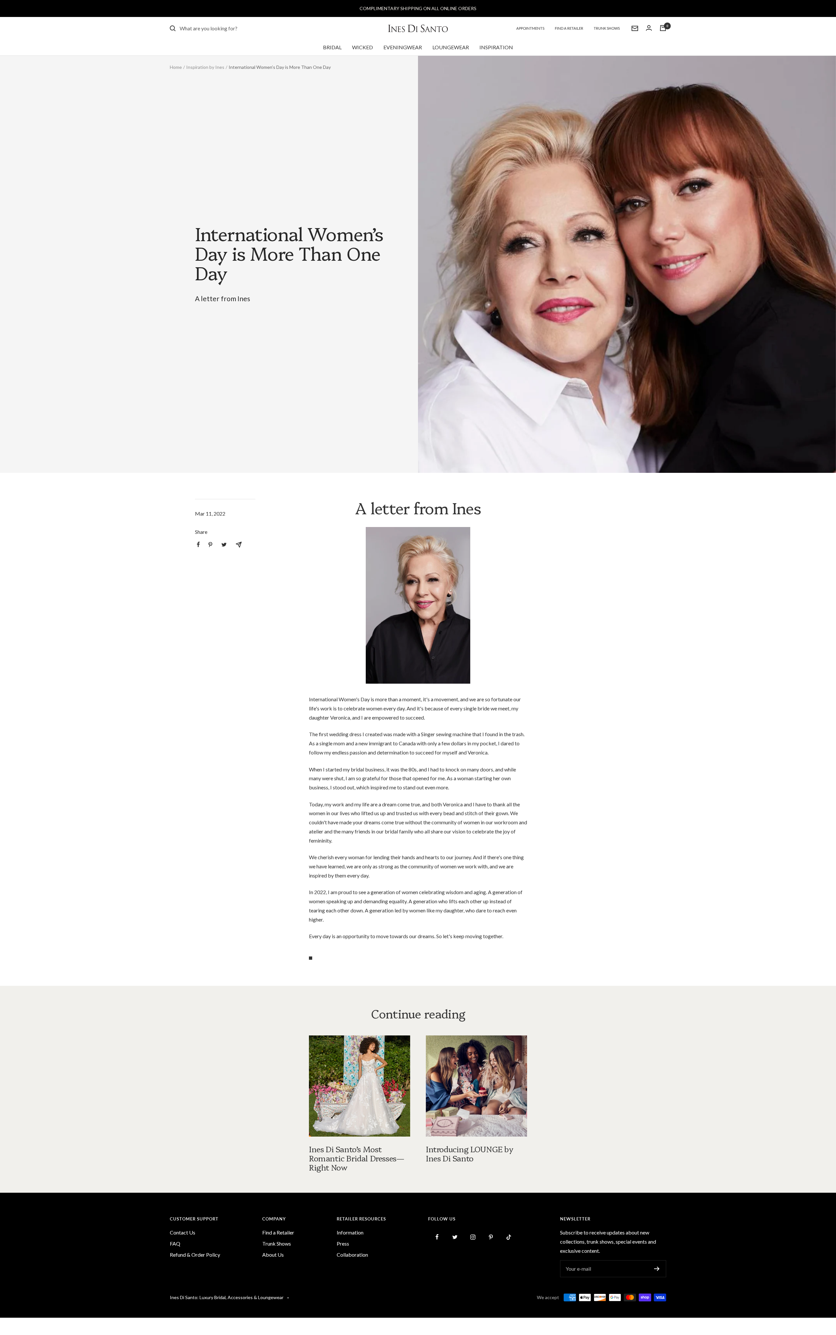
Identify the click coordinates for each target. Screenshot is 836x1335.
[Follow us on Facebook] (437, 1237)
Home (176, 67)
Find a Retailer (569, 28)
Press (343, 1243)
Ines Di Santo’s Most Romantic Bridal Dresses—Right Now (356, 1157)
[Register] (657, 1268)
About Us (273, 1254)
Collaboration (352, 1254)
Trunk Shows (607, 28)
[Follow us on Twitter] (455, 1237)
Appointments (530, 28)
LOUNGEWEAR (450, 47)
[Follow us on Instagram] (473, 1237)
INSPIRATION (496, 47)
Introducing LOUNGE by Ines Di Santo (470, 1153)
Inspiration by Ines (205, 67)
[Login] (649, 28)
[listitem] (198, 544)
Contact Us (182, 1232)
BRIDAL (332, 47)
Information (350, 1232)
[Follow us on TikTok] (509, 1237)
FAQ (175, 1243)
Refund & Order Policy (195, 1254)
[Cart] (663, 28)
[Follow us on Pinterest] (491, 1237)
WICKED (362, 47)
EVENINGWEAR (402, 47)
